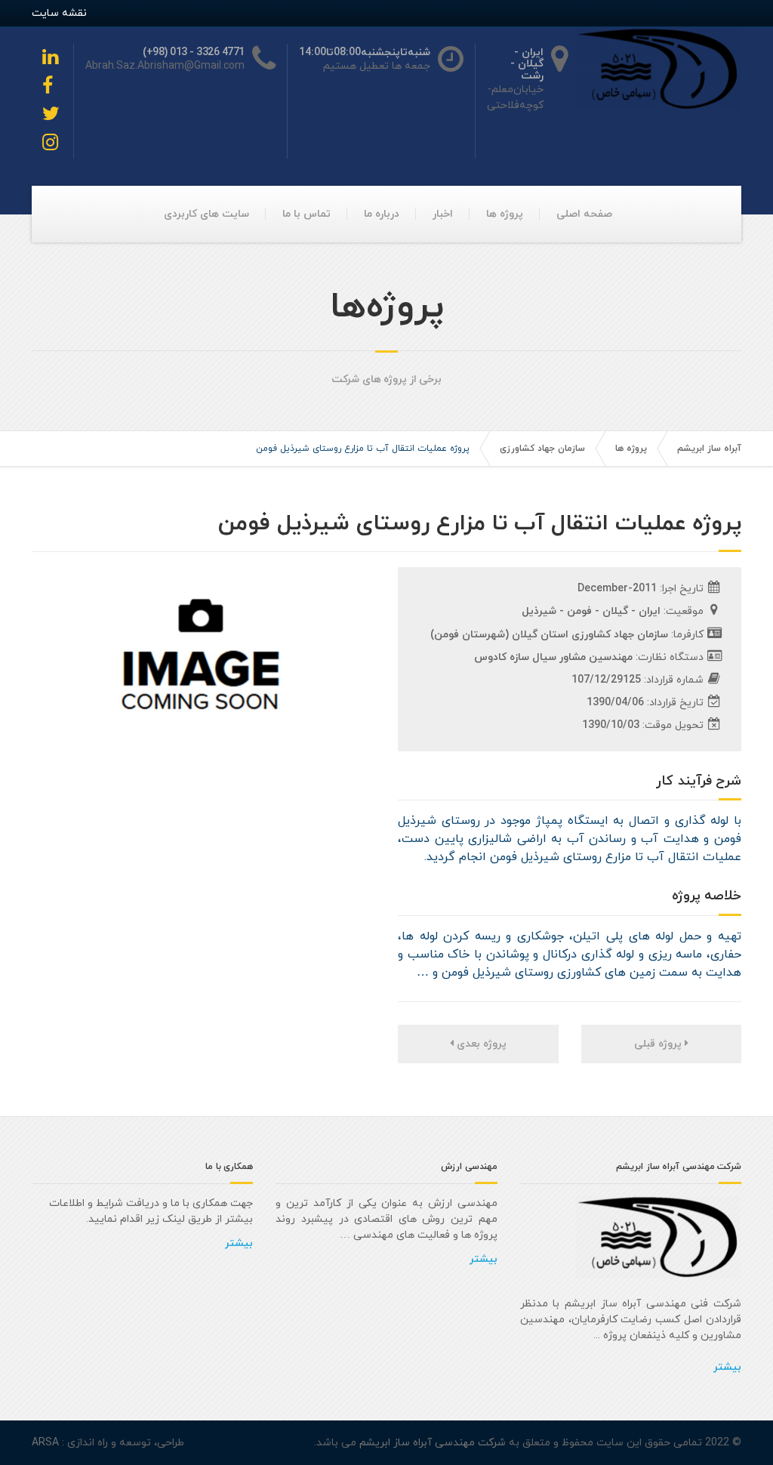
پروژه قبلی (659, 1044)
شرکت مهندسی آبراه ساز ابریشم (431, 1443)
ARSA (45, 1443)
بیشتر (727, 1367)
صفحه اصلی (584, 214)
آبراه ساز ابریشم (709, 449)
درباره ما (381, 214)
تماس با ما (306, 214)
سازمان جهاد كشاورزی (542, 449)
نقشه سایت (59, 13)
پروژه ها (504, 214)
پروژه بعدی (480, 1044)
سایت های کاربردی (206, 214)
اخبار (443, 214)
